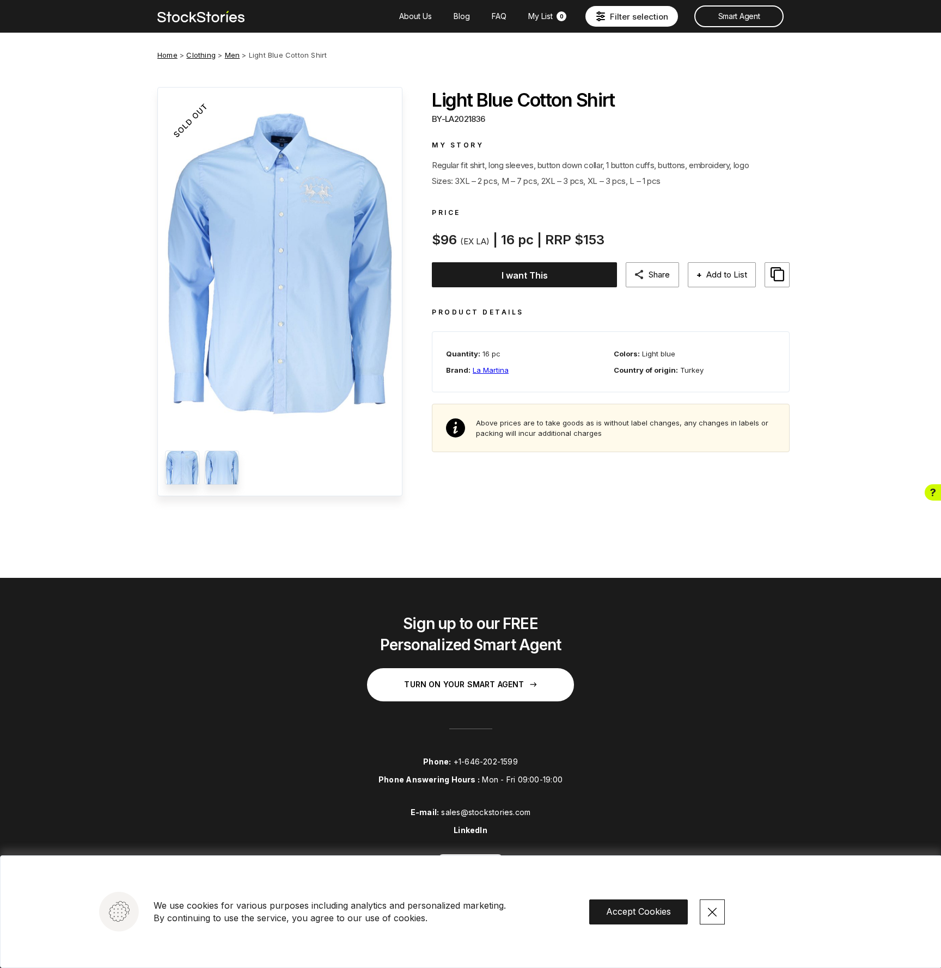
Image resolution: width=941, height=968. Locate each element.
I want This (525, 275)
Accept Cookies (638, 911)
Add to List (721, 274)
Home (167, 55)
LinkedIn (470, 830)
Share (659, 274)
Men (232, 55)
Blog (462, 16)
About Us (415, 16)
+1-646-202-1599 (486, 761)
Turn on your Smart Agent (464, 684)
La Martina (491, 370)
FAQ (499, 16)
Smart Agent (739, 16)
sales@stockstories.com (485, 812)
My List (546, 16)
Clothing (201, 55)
